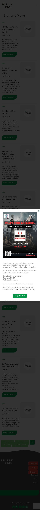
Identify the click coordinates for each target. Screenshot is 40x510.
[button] (39, 211)
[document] (20, 255)
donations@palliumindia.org (26, 289)
